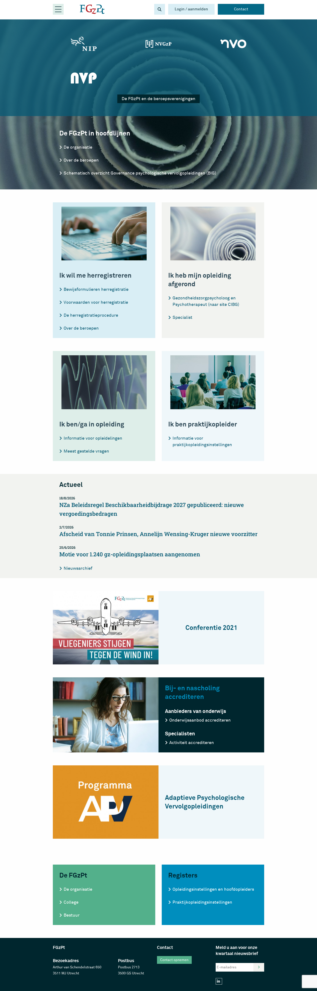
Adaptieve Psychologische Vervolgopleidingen (205, 802)
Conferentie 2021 (211, 628)
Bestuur (72, 915)
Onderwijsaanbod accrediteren (200, 720)
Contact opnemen (174, 960)
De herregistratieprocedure (91, 315)
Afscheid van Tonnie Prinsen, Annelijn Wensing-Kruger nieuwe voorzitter (158, 531)
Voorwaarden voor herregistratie (96, 302)
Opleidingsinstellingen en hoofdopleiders (213, 889)
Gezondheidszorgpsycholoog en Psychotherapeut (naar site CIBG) (206, 301)
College (71, 902)
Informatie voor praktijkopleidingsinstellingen (202, 441)
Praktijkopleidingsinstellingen (202, 902)
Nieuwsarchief (78, 568)
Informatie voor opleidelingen (93, 438)
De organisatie (78, 147)
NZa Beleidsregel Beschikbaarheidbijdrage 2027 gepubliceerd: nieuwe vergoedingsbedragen (151, 506)
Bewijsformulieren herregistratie (96, 289)
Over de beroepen (81, 160)
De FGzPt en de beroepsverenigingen (158, 98)
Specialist (182, 317)
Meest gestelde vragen (86, 451)
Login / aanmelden (191, 9)
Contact (241, 9)
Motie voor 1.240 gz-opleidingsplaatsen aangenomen (129, 551)
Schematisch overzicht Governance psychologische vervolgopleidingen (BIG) (140, 173)
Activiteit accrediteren (191, 742)
